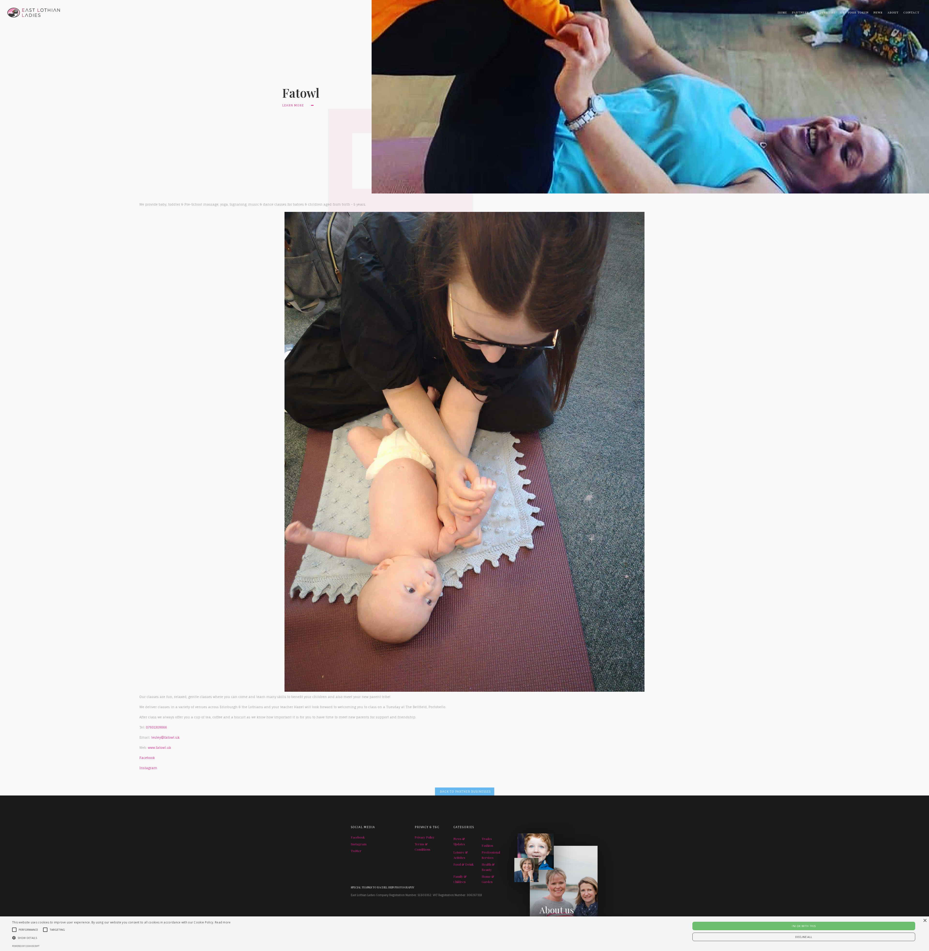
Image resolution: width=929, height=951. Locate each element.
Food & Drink (463, 864)
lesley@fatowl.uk (165, 737)
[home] (30, 11)
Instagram (148, 768)
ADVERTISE (826, 12)
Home (782, 12)
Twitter (356, 851)
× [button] (925, 920)
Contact (911, 12)
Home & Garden (488, 879)
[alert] (464, 933)
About (893, 12)
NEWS (878, 12)
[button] (802, 12)
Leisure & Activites (460, 855)
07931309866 (156, 727)
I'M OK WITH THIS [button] (804, 926)
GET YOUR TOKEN (854, 12)
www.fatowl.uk (159, 748)
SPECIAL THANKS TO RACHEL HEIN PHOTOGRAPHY (382, 887)
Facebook (147, 758)
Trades (487, 839)
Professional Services (491, 855)
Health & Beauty (488, 867)
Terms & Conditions (422, 846)
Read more (223, 922)
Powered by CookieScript (25, 946)
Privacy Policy (425, 837)
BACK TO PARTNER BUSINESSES (465, 791)
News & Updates (459, 841)
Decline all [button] (803, 937)
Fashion (487, 845)
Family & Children (460, 879)
